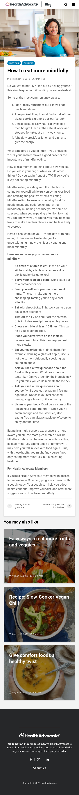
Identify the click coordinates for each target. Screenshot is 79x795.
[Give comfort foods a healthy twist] (39, 672)
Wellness (28, 63)
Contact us (39, 767)
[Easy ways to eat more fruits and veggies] (39, 555)
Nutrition (14, 63)
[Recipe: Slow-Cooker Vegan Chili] (39, 614)
